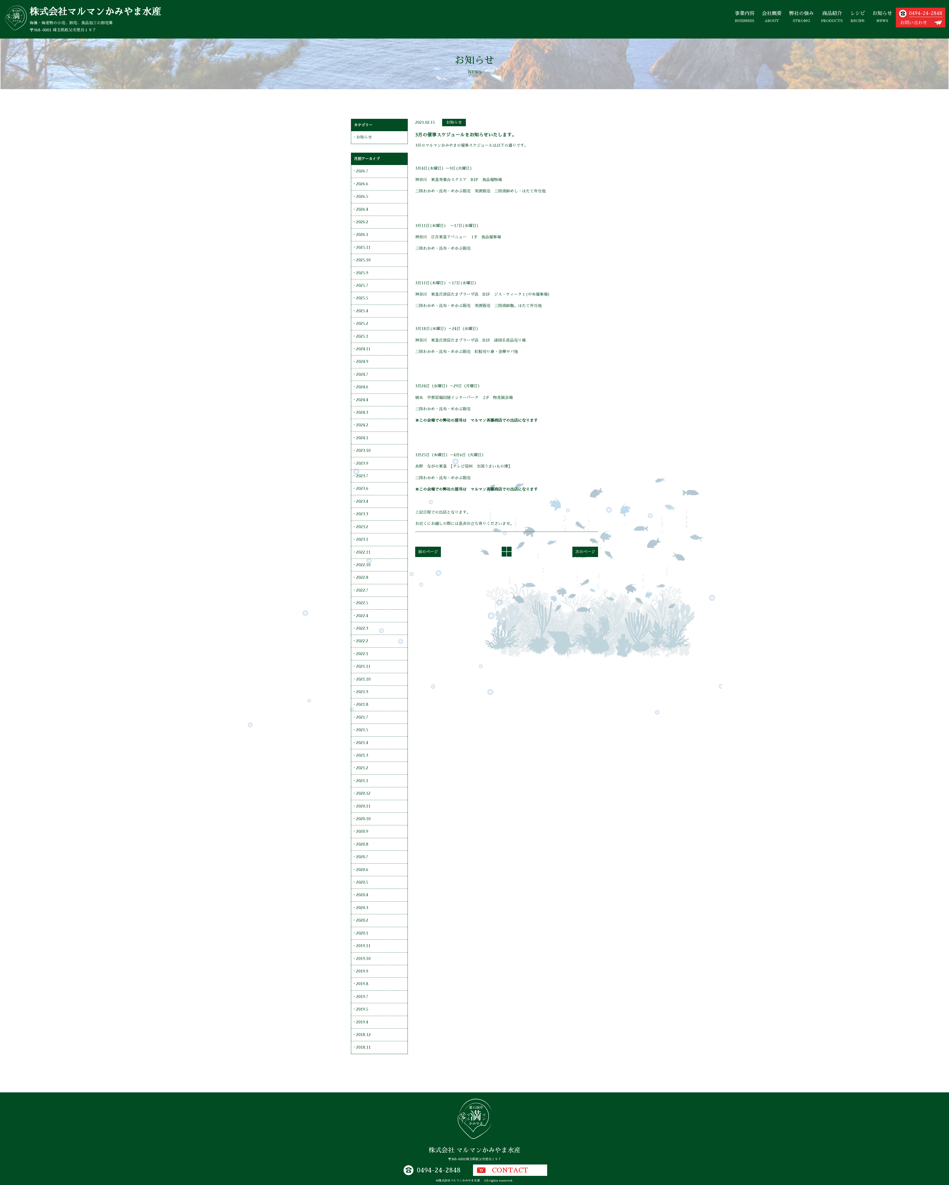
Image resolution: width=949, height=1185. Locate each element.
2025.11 (363, 247)
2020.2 (362, 920)
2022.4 (362, 616)
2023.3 (362, 514)
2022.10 (363, 565)
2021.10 (363, 679)
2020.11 (363, 806)
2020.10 (363, 819)
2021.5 (362, 730)
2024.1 (362, 438)
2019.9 (362, 971)
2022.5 (362, 603)
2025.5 (362, 298)
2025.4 (362, 311)
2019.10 (363, 959)
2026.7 (362, 171)
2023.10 (363, 451)
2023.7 (362, 476)
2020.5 (362, 882)
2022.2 (362, 641)
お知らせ (454, 123)
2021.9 (362, 692)
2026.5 (362, 197)
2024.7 (362, 374)
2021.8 (362, 705)
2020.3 (362, 908)
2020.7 (362, 857)
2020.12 (363, 793)
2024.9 (362, 362)
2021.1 (362, 781)
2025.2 (362, 324)
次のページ (585, 552)
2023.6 (362, 489)
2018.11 (363, 1047)
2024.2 (362, 425)
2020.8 (362, 844)
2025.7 (362, 286)
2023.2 (362, 527)
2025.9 (362, 273)
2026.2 (362, 222)
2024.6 (362, 387)
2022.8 (362, 578)
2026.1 (362, 235)
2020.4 (362, 895)
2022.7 (362, 590)
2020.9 (362, 831)
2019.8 (362, 984)
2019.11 (363, 946)
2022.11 (363, 552)
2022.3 (362, 628)
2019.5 (362, 1009)
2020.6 (362, 870)
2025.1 (362, 336)
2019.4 (362, 1022)
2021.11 (363, 666)
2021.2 (362, 768)
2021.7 (362, 717)
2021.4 (362, 743)
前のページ (428, 552)
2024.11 (363, 349)
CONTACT (510, 1170)
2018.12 (363, 1035)
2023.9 (362, 463)
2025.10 (363, 260)
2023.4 (362, 501)
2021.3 (362, 755)
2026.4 (362, 209)
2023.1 (362, 539)
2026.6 (362, 184)
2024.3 (362, 413)
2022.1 (362, 654)
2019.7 (362, 997)
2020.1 (362, 933)
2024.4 (362, 400)
